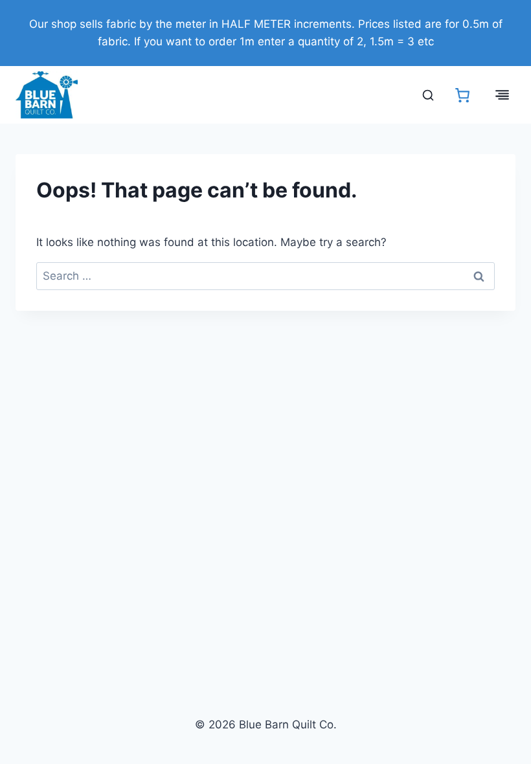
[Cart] (462, 95)
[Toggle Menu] (502, 95)
